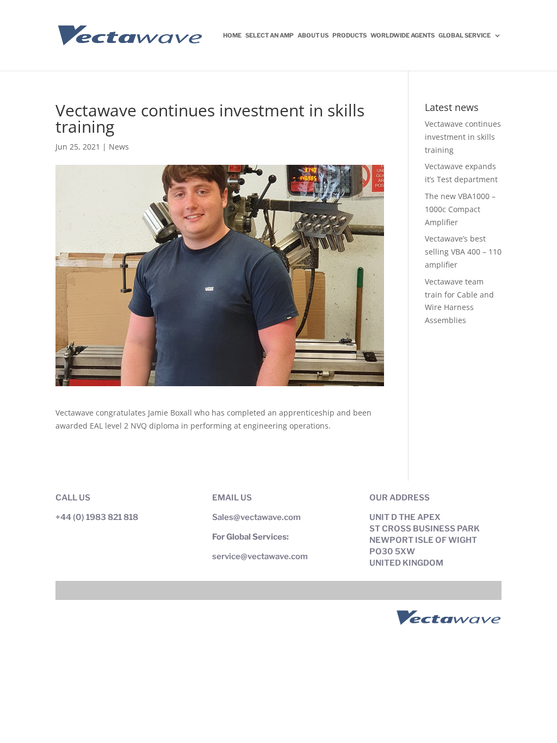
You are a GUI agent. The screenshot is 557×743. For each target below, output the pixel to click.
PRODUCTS (349, 35)
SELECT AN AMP (269, 35)
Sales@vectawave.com (256, 517)
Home (232, 35)
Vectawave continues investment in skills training (463, 137)
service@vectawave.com (260, 556)
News (119, 146)
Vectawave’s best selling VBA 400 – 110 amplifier (463, 251)
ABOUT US (313, 35)
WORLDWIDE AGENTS (402, 35)
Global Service (464, 35)
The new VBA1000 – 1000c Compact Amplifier (460, 209)
